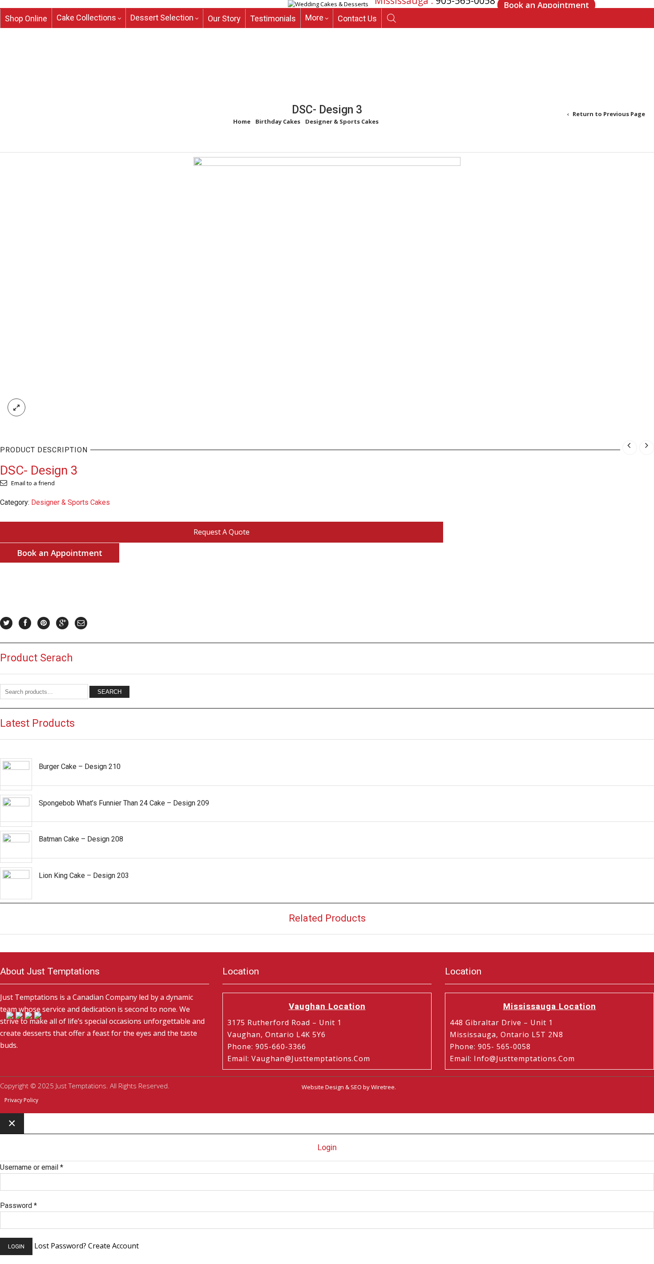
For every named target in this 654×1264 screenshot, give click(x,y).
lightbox (16, 407)
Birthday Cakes (277, 121)
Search (109, 691)
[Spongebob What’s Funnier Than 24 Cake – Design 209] (16, 811)
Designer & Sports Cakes (342, 121)
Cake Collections (86, 33)
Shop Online (26, 34)
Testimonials (273, 34)
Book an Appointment (59, 552)
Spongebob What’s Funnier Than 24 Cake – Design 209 (124, 803)
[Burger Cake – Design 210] (16, 774)
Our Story (224, 34)
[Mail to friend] (81, 623)
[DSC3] (327, 164)
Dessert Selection (162, 33)
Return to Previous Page (609, 114)
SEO (356, 1087)
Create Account (113, 1246)
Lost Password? (60, 1246)
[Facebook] (25, 623)
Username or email (31, 1167)
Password (18, 1205)
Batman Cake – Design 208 (81, 839)
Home (241, 121)
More (314, 33)
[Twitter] (6, 623)
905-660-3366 (458, 18)
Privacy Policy (21, 1100)
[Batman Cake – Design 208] (16, 847)
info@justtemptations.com (524, 1058)
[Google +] (62, 623)
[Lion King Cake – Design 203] (16, 883)
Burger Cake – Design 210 (80, 766)
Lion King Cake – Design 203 (84, 875)
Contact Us (357, 34)
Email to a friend (33, 483)
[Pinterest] (43, 623)
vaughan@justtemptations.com (310, 1058)
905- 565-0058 (504, 1046)
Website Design (323, 1087)
